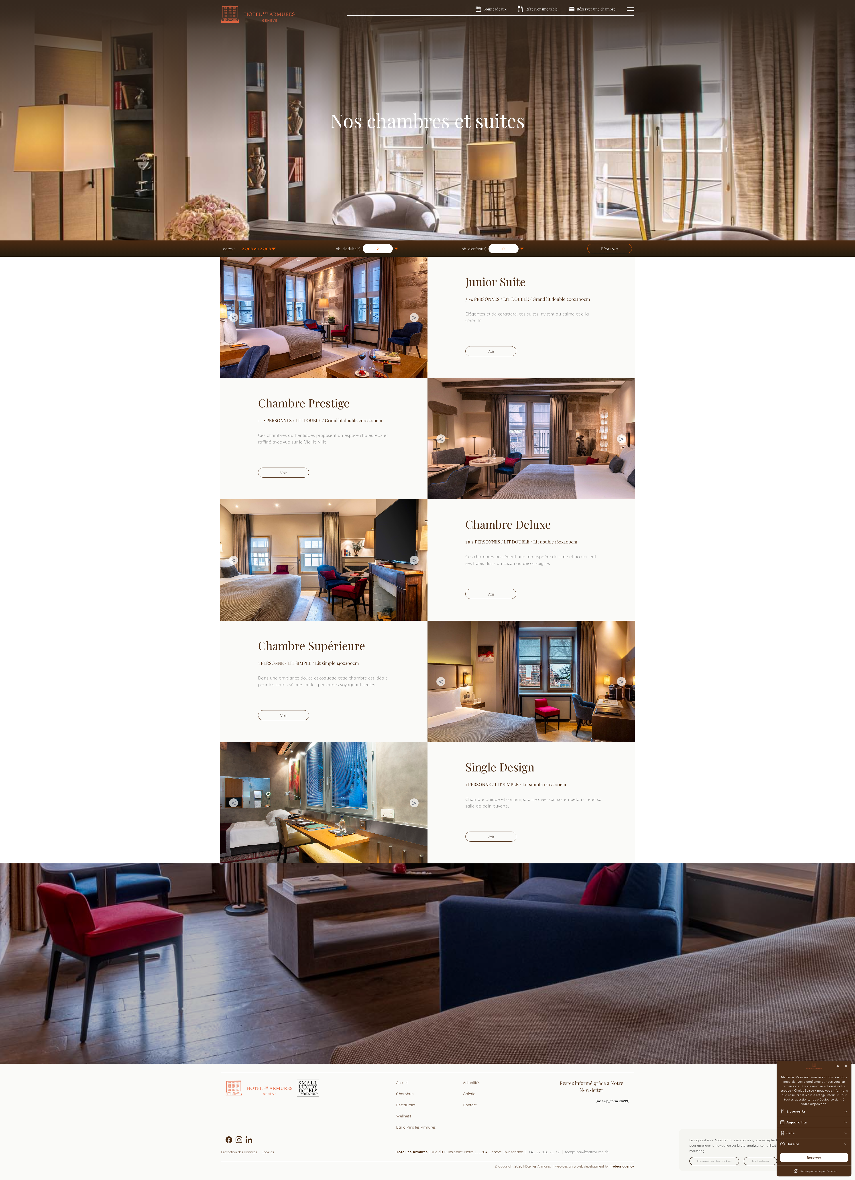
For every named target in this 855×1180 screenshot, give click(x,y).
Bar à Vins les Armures (416, 1127)
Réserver (609, 248)
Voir (490, 351)
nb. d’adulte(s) (348, 248)
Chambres (405, 1093)
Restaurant (405, 1104)
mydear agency (621, 1166)
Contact (470, 1104)
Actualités (471, 1082)
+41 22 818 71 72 (544, 1151)
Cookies (268, 1151)
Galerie (469, 1093)
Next (414, 317)
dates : (229, 248)
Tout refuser (760, 1161)
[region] (762, 1150)
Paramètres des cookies (714, 1161)
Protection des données (239, 1151)
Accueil (402, 1082)
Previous (233, 317)
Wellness (403, 1116)
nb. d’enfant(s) (474, 248)
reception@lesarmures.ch (587, 1151)
